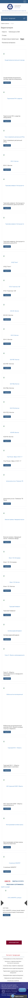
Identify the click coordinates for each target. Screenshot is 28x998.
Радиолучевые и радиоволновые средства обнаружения (13, 971)
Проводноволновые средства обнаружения (13, 975)
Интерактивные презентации (10, 39)
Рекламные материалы (8, 42)
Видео (22, 39)
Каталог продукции (9, 18)
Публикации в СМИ (14, 32)
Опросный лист (14, 942)
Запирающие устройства (13, 980)
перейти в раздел (5, 887)
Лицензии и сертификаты (14, 884)
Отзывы (4, 35)
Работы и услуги (17, 881)
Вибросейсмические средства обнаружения (13, 968)
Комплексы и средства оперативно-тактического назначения (13, 962)
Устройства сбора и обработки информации (13, 965)
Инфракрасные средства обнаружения (13, 978)
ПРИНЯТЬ (22, 990)
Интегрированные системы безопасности (13, 958)
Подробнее (7, 82)
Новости (4, 32)
